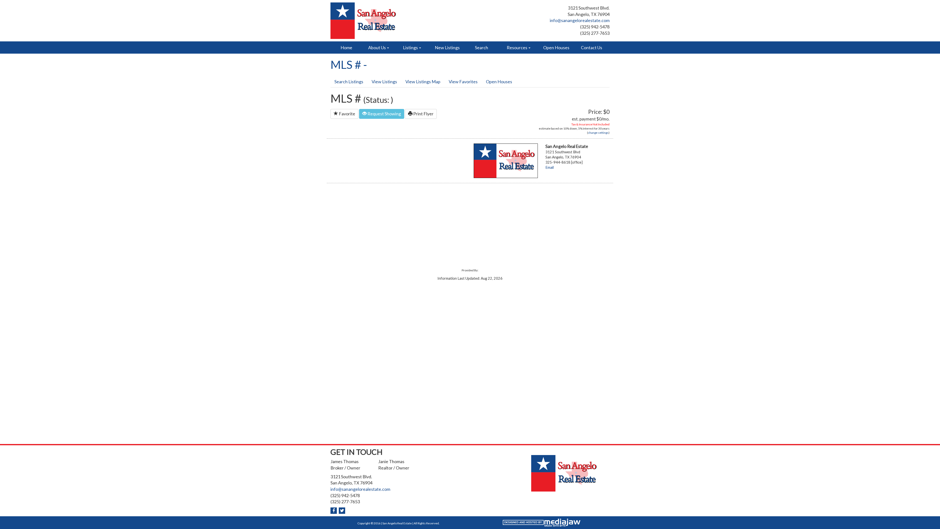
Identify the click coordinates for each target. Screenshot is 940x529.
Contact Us (591, 47)
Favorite (346, 113)
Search (481, 47)
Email (549, 167)
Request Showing (384, 113)
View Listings (384, 81)
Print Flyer (423, 113)
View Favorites (463, 81)
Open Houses (556, 47)
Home (346, 47)
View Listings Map (422, 81)
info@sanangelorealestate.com (580, 20)
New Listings (447, 47)
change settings (598, 132)
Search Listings (348, 81)
